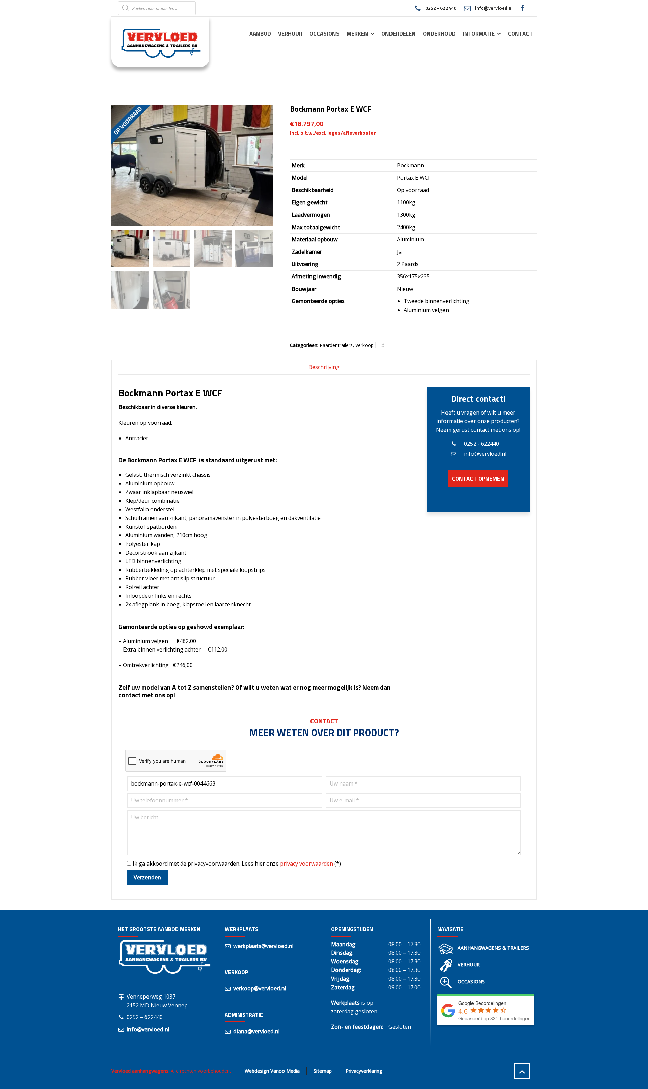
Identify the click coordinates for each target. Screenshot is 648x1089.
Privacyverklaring (364, 1071)
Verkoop (364, 345)
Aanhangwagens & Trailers (493, 948)
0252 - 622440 (440, 7)
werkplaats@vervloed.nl (263, 946)
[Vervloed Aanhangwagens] (156, 41)
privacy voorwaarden (306, 863)
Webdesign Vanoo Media (272, 1071)
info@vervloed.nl (494, 7)
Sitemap (323, 1071)
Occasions (471, 981)
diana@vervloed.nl (256, 1031)
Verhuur (469, 964)
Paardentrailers (336, 345)
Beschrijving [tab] (324, 367)
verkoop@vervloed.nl (259, 988)
